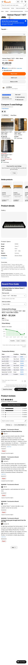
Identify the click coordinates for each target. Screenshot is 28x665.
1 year (18, 340)
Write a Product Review (14, 405)
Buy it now (14, 74)
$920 (21, 367)
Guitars (12, 8)
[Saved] (22, 2)
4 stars (3, 410)
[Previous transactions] (22, 381)
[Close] (25, 21)
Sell (18, 1)
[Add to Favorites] (9, 17)
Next (13, 547)
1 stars (2, 416)
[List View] (5, 111)
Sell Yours (20, 389)
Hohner (16, 244)
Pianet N (4, 194)
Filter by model (5, 293)
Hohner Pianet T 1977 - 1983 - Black (12, 58)
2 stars (3, 414)
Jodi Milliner (9, 87)
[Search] (25, 5)
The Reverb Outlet (6, 8)
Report (3, 451)
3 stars (3, 412)
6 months (12, 340)
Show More (3, 258)
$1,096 (22, 365)
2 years (23, 340)
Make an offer (14, 81)
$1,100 (21, 372)
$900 (21, 356)
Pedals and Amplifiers (20, 8)
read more (9, 446)
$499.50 (22, 359)
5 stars (3, 408)
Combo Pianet (16, 194)
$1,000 (22, 363)
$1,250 (22, 361)
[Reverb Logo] (7, 2)
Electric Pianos (18, 255)
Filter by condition (6, 301)
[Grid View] (2, 111)
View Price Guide (7, 389)
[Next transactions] (25, 381)
